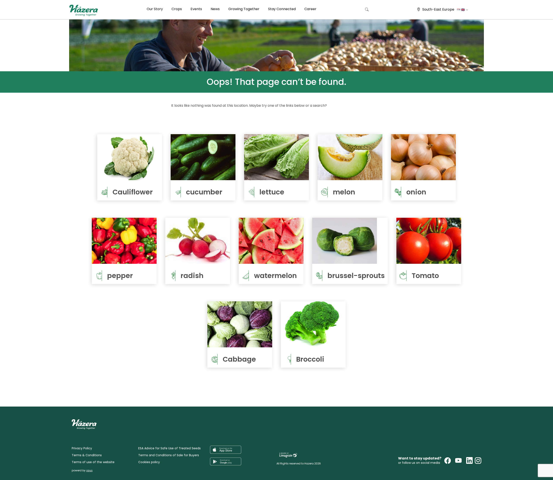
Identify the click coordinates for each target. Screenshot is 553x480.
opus (89, 470)
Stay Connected (282, 8)
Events (196, 8)
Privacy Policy (82, 448)
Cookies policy (149, 462)
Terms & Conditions (87, 455)
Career (310, 8)
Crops (177, 8)
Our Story (155, 8)
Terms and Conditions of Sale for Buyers (168, 455)
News (215, 8)
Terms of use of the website (93, 462)
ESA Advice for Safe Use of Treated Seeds (169, 448)
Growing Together (243, 8)
